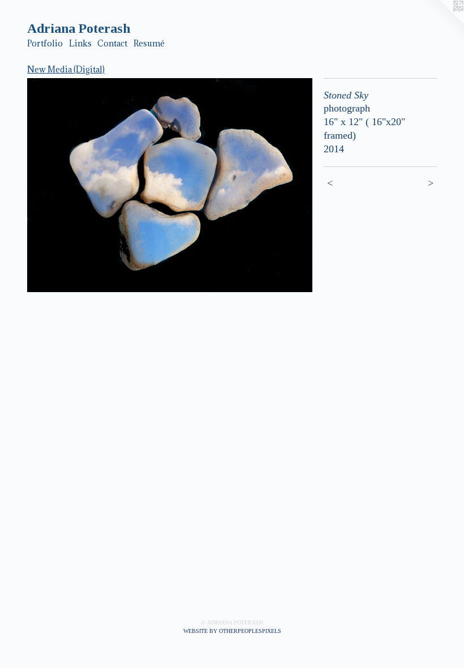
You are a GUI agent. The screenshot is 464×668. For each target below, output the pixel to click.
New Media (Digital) (66, 69)
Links (80, 43)
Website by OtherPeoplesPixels (232, 631)
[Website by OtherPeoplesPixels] (441, 22)
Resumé (149, 43)
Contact (112, 43)
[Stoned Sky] (169, 185)
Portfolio (45, 43)
